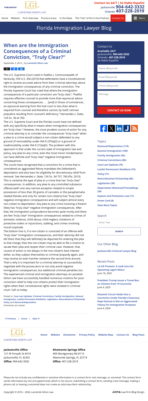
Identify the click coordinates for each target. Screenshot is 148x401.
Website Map (105, 334)
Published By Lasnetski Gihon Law (119, 7)
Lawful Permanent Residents (31, 299)
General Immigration (112, 150)
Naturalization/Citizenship (72, 299)
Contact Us (118, 18)
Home (4, 18)
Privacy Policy (87, 334)
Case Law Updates (23, 296)
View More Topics (107, 205)
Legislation (52, 299)
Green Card (105, 200)
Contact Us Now (119, 110)
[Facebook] (103, 128)
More (142, 18)
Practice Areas (49, 18)
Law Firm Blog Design (128, 392)
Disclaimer (69, 334)
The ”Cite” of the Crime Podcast (92, 18)
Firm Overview (30, 18)
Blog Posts (138, 334)
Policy (7, 302)
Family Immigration (64, 296)
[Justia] (126, 128)
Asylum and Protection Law (115, 196)
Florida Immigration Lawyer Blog (25, 7)
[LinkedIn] (119, 128)
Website (15, 18)
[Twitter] (111, 128)
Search (119, 231)
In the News (66, 18)
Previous (10, 318)
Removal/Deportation (25, 302)
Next (36, 318)
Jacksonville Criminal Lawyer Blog (116, 251)
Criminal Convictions (43, 296)
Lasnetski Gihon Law (42, 392)
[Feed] (134, 128)
